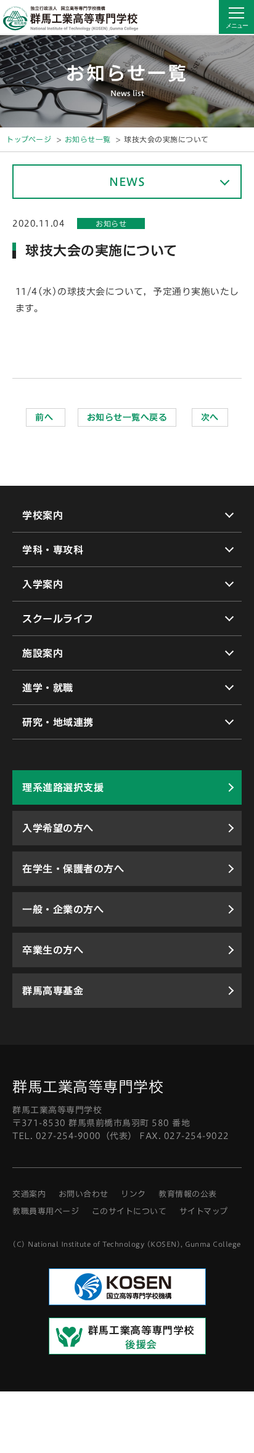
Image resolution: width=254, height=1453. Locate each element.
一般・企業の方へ (63, 909)
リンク (133, 1194)
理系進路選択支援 (63, 787)
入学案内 (42, 584)
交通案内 (29, 1194)
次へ (210, 417)
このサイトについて (129, 1211)
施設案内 (42, 653)
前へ (45, 417)
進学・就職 (47, 688)
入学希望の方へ (58, 828)
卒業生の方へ (52, 950)
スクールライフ (58, 619)
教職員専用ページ (45, 1211)
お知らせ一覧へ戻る (127, 417)
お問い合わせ (84, 1194)
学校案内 (42, 515)
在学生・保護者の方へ (73, 869)
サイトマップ (203, 1211)
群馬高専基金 (52, 991)
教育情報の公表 (187, 1194)
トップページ (28, 139)
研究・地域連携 (58, 722)
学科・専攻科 (52, 550)
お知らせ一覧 (88, 139)
